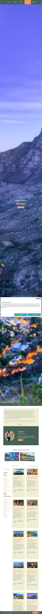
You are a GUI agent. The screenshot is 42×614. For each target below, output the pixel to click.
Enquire (20, 439)
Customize (20, 314)
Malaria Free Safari (6, 490)
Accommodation (27, 404)
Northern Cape (6, 484)
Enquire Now (21, 207)
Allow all (34, 314)
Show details (37, 311)
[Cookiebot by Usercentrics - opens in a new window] (36, 298)
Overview (14, 404)
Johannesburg (6, 481)
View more (20, 424)
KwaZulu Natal (6, 483)
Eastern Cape (6, 479)
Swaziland (5, 485)
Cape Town (5, 478)
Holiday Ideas (19, 404)
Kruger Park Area (6, 482)
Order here (35, 612)
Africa (21, 83)
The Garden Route (6, 487)
